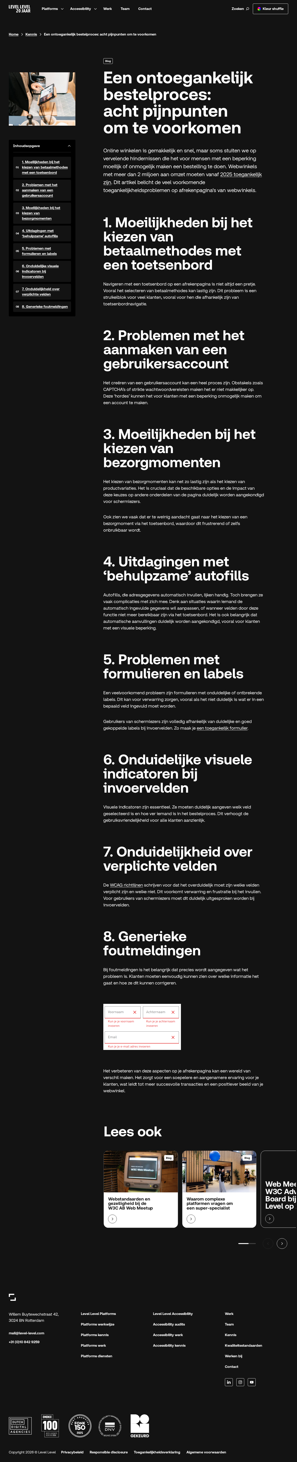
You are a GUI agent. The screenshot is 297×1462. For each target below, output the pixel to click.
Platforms (50, 9)
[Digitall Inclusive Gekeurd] (139, 1425)
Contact (145, 9)
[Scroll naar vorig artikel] (268, 1243)
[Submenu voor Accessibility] (95, 8)
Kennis (31, 34)
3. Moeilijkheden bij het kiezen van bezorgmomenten (41, 213)
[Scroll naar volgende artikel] (282, 1243)
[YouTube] (252, 1382)
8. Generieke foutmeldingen (45, 306)
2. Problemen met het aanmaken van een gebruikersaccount (39, 190)
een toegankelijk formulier (222, 728)
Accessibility (80, 9)
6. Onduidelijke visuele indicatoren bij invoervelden (40, 271)
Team (125, 9)
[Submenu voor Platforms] (62, 8)
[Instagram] (240, 1382)
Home (13, 34)
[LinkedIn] (229, 1382)
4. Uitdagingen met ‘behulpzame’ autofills (40, 233)
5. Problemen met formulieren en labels (39, 251)
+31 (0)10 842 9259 (24, 1342)
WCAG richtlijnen (126, 885)
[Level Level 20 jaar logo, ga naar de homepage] (19, 9)
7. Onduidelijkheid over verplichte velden (41, 291)
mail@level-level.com (26, 1333)
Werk (107, 9)
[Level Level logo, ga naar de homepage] (12, 1297)
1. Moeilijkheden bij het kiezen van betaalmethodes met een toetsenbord (45, 167)
